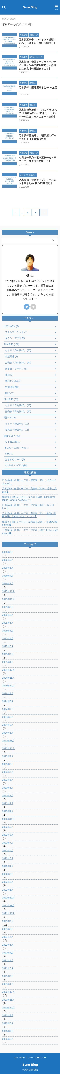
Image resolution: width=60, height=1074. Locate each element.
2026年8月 (7, 552)
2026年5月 (7, 568)
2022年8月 (7, 835)
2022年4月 (7, 866)
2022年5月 (7, 858)
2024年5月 (7, 717)
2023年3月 (7, 795)
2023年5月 (7, 787)
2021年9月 (7, 921)
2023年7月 (7, 772)
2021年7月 (7, 937)
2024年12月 (8, 670)
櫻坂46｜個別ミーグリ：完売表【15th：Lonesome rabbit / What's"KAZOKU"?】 (28, 498)
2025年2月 (7, 654)
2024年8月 (7, 701)
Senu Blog (30, 7)
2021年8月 (7, 929)
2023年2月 (7, 803)
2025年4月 (7, 638)
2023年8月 (7, 764)
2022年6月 (7, 850)
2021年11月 (8, 905)
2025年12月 (8, 591)
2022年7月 (7, 842)
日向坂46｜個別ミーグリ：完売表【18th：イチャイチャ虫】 (29, 482)
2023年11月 (8, 740)
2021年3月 (7, 968)
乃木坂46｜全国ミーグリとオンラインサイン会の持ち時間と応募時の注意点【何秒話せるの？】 (37, 65)
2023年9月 (7, 756)
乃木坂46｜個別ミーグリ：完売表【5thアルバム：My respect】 (30, 531)
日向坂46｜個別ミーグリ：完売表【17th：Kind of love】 (28, 506)
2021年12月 (8, 897)
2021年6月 (7, 945)
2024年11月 (8, 678)
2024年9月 (7, 693)
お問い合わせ (19, 1058)
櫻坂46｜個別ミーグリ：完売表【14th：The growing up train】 (29, 523)
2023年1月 (7, 811)
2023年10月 (8, 748)
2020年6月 (7, 1039)
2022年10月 (8, 819)
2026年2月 (7, 583)
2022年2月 (7, 882)
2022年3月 (7, 874)
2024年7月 (7, 709)
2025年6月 (7, 623)
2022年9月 (7, 827)
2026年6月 (7, 560)
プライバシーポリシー (37, 1058)
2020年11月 (8, 1000)
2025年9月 (7, 607)
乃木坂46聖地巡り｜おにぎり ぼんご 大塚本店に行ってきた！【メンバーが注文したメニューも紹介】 (38, 113)
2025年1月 (7, 662)
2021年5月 (7, 952)
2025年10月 (8, 599)
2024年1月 (7, 733)
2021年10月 (8, 913)
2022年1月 (7, 890)
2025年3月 (7, 646)
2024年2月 (7, 725)
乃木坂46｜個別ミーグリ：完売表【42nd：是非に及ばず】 (29, 490)
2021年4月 (7, 960)
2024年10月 (8, 685)
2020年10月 (8, 1007)
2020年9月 (7, 1015)
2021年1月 (7, 984)
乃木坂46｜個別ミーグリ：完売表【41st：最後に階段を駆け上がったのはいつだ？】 (29, 515)
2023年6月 (7, 780)
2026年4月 (7, 575)
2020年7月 (7, 1031)
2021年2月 (7, 976)
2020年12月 (8, 992)
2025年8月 (7, 615)
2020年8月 (7, 1023)
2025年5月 (7, 630)
